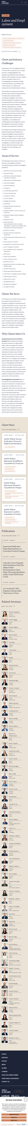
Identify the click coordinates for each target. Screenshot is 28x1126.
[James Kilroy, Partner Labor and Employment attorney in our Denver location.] (12, 652)
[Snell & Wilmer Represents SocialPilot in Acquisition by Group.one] (14, 464)
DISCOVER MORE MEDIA (9, 429)
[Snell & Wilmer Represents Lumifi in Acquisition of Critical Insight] (14, 515)
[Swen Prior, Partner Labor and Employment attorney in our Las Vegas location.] (12, 916)
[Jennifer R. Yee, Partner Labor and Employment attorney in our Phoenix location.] (12, 806)
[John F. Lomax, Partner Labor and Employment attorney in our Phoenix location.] (12, 760)
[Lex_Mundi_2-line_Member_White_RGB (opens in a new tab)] (5, 1096)
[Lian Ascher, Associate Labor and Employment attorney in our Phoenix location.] (12, 675)
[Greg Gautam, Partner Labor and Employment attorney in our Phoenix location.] (12, 798)
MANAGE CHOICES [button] (14, 1114)
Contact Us (6, 1081)
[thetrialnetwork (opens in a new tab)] (18, 1096)
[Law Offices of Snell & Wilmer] (5, 2)
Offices (4, 1061)
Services (6, 15)
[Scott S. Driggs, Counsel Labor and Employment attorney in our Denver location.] (12, 621)
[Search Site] (22, 2)
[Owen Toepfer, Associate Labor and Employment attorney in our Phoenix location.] (12, 876)
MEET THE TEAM (7, 606)
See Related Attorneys (10, 51)
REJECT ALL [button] (14, 1120)
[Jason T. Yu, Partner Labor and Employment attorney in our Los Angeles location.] (12, 830)
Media (4, 1064)
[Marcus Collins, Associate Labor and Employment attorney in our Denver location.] (12, 939)
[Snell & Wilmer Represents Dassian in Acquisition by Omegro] (14, 489)
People (4, 1054)
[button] (25, 1099)
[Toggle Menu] (25, 2)
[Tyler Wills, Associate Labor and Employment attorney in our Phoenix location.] (12, 644)
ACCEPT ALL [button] (14, 1117)
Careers (4, 1071)
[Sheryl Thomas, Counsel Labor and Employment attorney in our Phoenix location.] (12, 955)
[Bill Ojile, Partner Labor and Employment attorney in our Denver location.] (12, 660)
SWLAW (19, 1091)
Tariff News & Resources (10, 1078)
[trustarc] (23, 1124)
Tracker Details (10, 1124)
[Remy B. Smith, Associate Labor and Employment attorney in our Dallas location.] (12, 931)
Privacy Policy (4, 1124)
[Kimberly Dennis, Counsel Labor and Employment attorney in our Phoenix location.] (12, 993)
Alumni (4, 1068)
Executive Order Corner (10, 1075)
